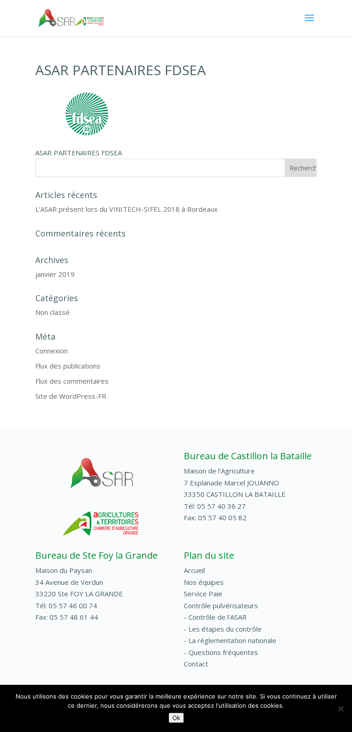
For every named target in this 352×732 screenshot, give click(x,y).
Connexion (51, 350)
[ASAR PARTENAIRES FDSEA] (87, 133)
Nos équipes (204, 582)
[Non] (340, 708)
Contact (196, 663)
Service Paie (203, 593)
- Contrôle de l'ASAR (215, 617)
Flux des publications (67, 365)
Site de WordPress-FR (70, 396)
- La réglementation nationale (230, 640)
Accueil (194, 570)
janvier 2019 (55, 274)
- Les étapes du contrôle (223, 628)
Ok (176, 717)
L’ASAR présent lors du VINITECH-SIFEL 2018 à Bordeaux (126, 209)
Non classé (52, 312)
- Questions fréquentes (221, 652)
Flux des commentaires (72, 380)
